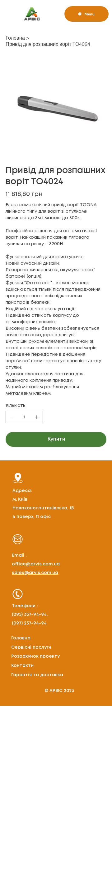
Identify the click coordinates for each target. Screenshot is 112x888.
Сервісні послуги (31, 647)
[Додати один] (36, 417)
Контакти (22, 666)
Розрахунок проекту (35, 656)
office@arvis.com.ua (36, 564)
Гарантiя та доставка (37, 675)
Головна (20, 638)
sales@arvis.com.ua (35, 573)
